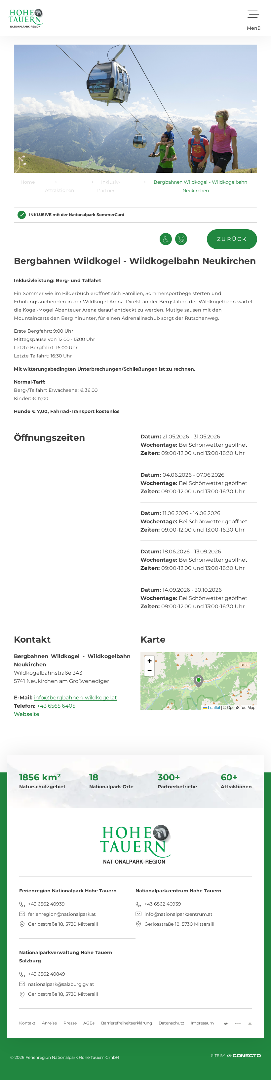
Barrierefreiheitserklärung (126, 1023)
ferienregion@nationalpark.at (61, 914)
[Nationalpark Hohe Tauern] (238, 1023)
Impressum (202, 1023)
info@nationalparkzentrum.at (178, 914)
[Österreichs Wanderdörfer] (250, 1023)
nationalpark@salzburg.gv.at (60, 984)
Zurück (232, 239)
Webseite (26, 714)
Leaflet (213, 707)
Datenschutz (171, 1023)
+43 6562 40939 (46, 904)
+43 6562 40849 (46, 974)
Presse (70, 1023)
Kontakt (27, 1023)
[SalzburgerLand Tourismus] (226, 1023)
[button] (253, 18)
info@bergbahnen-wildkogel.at (75, 697)
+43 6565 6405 (56, 706)
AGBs (89, 1023)
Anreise (49, 1023)
